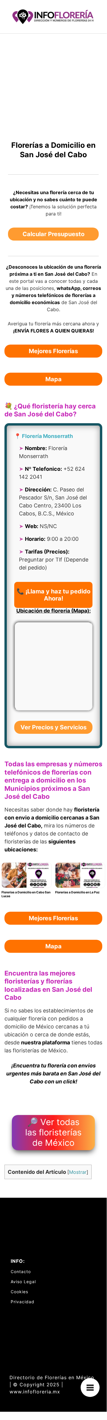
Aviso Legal (23, 1281)
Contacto (21, 1271)
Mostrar (78, 1172)
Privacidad (22, 1301)
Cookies (19, 1291)
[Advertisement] (53, 90)
